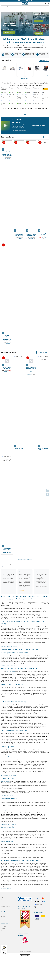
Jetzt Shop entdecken (8, 32)
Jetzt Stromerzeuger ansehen (7, 699)
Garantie (3, 916)
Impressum (3, 902)
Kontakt (3, 899)
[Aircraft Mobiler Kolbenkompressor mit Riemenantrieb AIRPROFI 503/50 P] (7, 145)
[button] (3, 149)
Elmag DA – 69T (19, 448)
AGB (2, 897)
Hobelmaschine (23, 658)
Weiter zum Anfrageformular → (39, 125)
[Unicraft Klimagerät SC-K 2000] (43, 186)
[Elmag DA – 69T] (19, 401)
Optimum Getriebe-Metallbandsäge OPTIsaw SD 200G (19, 234)
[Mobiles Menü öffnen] (1, 3)
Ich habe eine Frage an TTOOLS (8, 888)
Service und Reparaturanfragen (8, 913)
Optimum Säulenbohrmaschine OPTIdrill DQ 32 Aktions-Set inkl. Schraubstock (7, 338)
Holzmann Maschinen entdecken (8, 775)
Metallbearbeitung (11, 671)
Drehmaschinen (4, 672)
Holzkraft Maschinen (5, 781)
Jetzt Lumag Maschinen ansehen (8, 824)
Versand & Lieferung (5, 906)
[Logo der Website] (25, 3)
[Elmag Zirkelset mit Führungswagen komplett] (43, 401)
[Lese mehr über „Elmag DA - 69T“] (15, 446)
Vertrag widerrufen (25, 955)
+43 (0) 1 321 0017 (28, 0)
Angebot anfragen (38, 33)
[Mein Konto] (45, 3)
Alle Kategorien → (44, 60)
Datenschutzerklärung (6, 904)
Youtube (3, 930)
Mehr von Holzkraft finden (7, 795)
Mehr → (46, 136)
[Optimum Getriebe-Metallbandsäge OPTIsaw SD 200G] (19, 186)
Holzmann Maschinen (6, 759)
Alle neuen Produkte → (43, 352)
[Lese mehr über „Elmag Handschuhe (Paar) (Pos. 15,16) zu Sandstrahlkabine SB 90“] (27, 365)
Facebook (3, 928)
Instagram (3, 926)
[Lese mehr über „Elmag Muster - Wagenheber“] (3, 365)
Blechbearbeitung (5, 611)
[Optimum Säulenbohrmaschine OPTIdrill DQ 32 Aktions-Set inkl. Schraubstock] (7, 288)
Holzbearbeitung (32, 610)
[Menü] (6, 946)
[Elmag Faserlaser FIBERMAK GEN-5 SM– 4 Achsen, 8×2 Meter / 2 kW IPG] (7, 501)
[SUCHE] (48, 6)
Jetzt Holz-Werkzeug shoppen (8, 665)
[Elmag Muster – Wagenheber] (7, 361)
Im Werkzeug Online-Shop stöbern (9, 646)
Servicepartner (4, 918)
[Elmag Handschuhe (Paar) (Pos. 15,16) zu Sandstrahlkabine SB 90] (31, 361)
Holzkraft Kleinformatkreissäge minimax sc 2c (31, 234)
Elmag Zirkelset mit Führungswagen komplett (43, 450)
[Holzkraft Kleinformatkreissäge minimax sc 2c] (31, 186)
